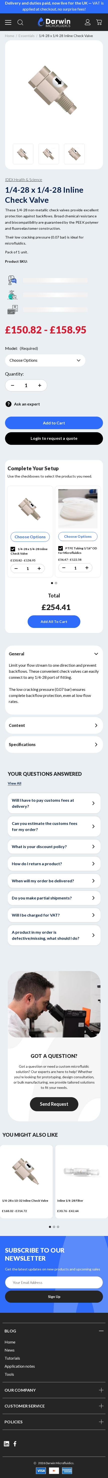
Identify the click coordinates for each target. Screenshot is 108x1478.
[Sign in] (87, 22)
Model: (21, 348)
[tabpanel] (30, 531)
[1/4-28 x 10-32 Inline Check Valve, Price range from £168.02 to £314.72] (26, 1171)
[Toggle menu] (9, 22)
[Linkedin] (7, 1444)
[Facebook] (15, 1444)
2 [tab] (56, 583)
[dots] (50, 1227)
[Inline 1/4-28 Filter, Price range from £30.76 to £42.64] (81, 1171)
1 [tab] (52, 583)
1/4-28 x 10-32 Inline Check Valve (25, 1200)
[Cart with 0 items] (99, 21)
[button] (16, 568)
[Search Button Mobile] (20, 22)
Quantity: (14, 374)
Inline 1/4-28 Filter (70, 1200)
